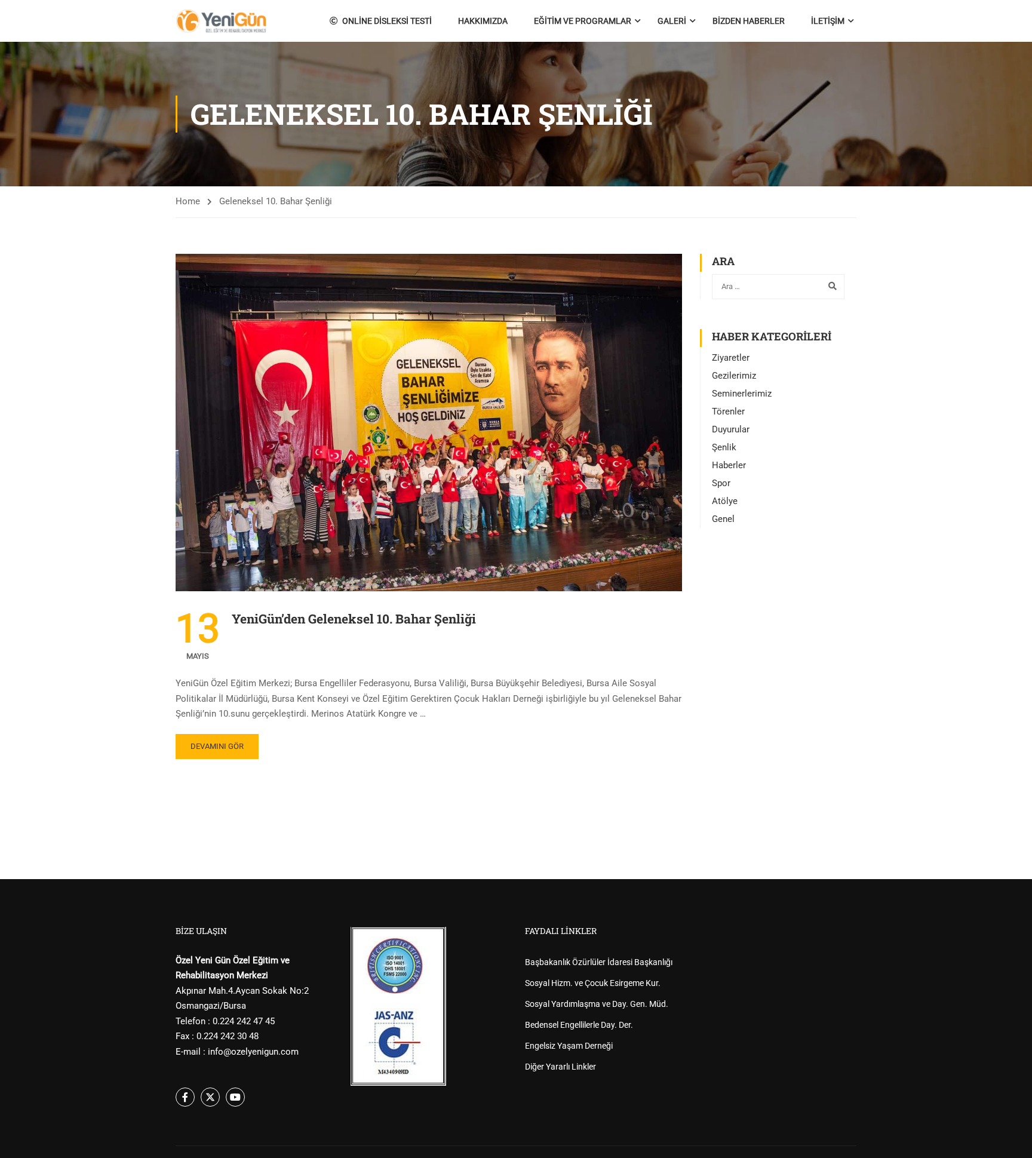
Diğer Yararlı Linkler (560, 1066)
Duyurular (731, 429)
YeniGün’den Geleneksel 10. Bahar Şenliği (354, 618)
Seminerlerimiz (742, 393)
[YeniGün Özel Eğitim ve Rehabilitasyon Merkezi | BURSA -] (221, 21)
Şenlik (724, 447)
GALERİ (672, 21)
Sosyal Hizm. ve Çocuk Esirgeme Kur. (593, 983)
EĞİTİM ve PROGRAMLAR (582, 21)
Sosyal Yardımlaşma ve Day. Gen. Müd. (596, 1004)
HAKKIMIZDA (483, 21)
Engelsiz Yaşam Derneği (569, 1046)
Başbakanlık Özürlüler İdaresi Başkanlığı (598, 962)
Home (188, 201)
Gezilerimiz (734, 375)
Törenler (728, 411)
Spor (721, 483)
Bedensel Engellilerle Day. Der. (579, 1025)
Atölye (725, 501)
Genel (723, 519)
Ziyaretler (731, 357)
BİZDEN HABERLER (748, 21)
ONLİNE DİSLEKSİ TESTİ (387, 21)
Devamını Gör (217, 746)
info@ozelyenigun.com (253, 1051)
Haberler (729, 465)
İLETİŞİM (827, 21)
